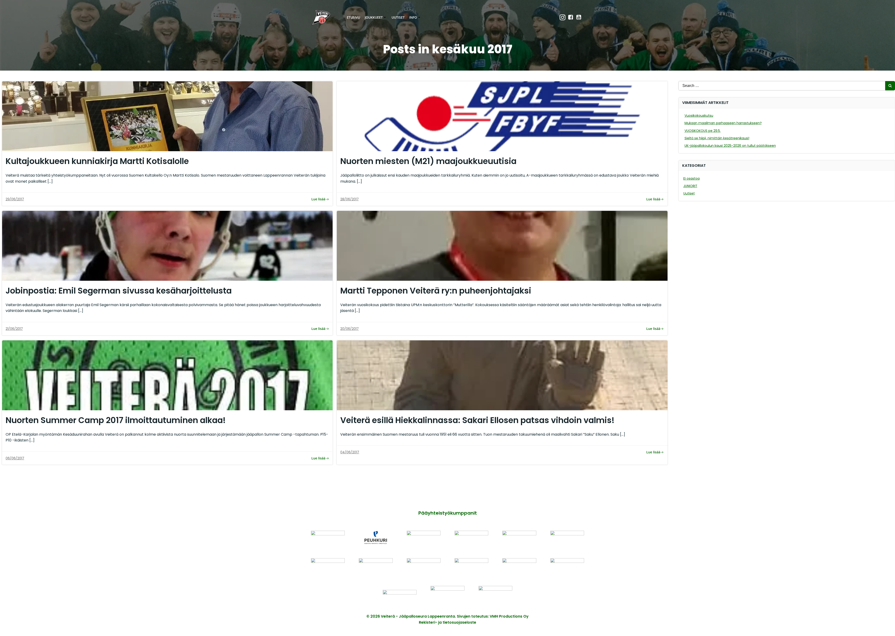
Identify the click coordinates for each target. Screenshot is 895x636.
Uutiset (398, 17)
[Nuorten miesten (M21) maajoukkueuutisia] (502, 116)
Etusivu (353, 17)
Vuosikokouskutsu (699, 115)
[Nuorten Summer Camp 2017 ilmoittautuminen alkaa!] (167, 375)
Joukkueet (374, 17)
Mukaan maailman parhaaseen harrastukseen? (723, 123)
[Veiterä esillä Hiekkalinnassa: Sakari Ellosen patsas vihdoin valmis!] (502, 375)
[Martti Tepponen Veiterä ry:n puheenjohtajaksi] (502, 245)
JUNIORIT (690, 186)
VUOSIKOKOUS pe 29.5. (703, 130)
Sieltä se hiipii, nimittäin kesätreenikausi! (717, 138)
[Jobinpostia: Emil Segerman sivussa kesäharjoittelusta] (167, 245)
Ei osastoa (691, 178)
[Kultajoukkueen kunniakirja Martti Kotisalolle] (167, 116)
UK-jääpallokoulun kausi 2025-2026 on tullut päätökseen (730, 145)
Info (413, 17)
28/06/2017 (349, 199)
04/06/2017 (349, 452)
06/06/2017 (15, 458)
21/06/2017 (14, 328)
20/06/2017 (349, 328)
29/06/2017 (15, 199)
